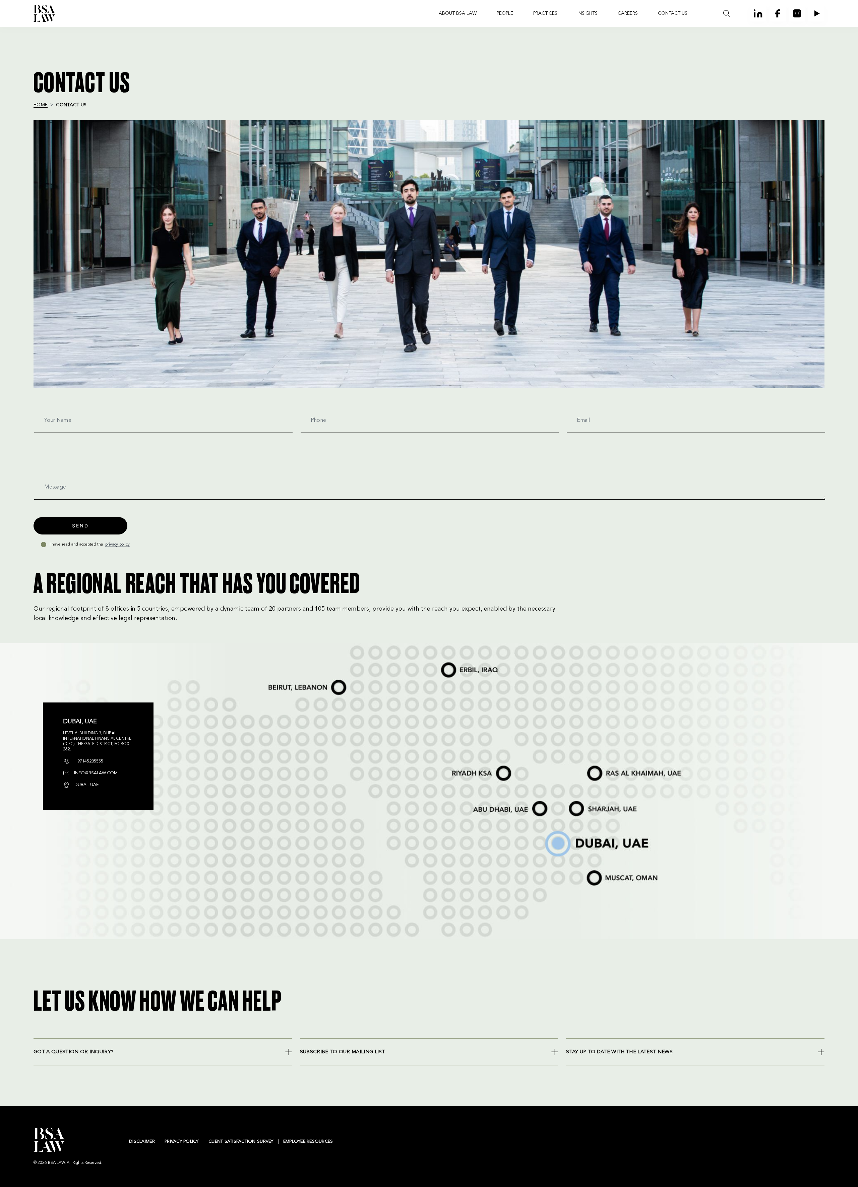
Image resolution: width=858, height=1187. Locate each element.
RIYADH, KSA (454, 766)
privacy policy (117, 545)
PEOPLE (505, 13)
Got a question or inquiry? (73, 1052)
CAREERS (628, 13)
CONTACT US (672, 13)
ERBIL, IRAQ (445, 663)
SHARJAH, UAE (575, 802)
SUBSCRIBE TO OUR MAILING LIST (342, 1052)
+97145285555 (88, 761)
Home (41, 105)
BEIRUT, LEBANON (278, 680)
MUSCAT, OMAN (594, 870)
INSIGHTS (587, 13)
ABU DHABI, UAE (482, 802)
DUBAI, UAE (548, 831)
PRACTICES (545, 13)
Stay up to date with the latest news (619, 1052)
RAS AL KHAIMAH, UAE (598, 765)
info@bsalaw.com (95, 773)
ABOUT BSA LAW (458, 13)
